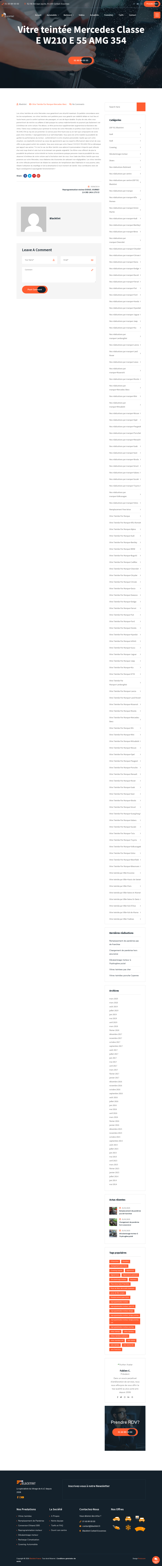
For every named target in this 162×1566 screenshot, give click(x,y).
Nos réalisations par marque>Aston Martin (123, 210)
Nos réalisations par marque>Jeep (123, 321)
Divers (111, 160)
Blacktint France (35, 1559)
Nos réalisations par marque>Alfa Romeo (123, 199)
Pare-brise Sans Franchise (120, 1284)
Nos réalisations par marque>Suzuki (124, 479)
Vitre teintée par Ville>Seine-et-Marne (124, 892)
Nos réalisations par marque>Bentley (124, 225)
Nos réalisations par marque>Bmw (123, 231)
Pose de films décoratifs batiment (122, 1288)
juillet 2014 (113, 1176)
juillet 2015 (113, 1148)
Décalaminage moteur (118, 154)
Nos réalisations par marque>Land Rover (123, 353)
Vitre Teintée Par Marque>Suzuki (122, 827)
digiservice (130, 1270)
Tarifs (121, 15)
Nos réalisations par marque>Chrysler (124, 248)
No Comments (78, 104)
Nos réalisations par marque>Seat (123, 453)
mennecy (133, 1279)
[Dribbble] (132, 1397)
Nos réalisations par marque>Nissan (124, 413)
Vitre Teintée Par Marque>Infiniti (122, 641)
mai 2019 (113, 1018)
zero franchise (116, 1349)
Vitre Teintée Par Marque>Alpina (122, 529)
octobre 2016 (114, 1089)
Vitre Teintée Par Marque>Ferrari (122, 608)
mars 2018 (113, 1026)
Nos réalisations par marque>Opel (123, 420)
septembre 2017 (116, 1046)
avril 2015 (113, 1160)
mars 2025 (113, 998)
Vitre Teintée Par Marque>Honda (122, 628)
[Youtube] (138, 3)
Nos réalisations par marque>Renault (124, 439)
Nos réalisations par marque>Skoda (124, 459)
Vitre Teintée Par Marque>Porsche (123, 767)
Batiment (68, 15)
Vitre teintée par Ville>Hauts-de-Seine (124, 879)
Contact (132, 15)
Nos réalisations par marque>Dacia (123, 262)
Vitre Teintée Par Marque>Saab (122, 787)
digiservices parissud (130, 1275)
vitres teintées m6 (117, 1340)
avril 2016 (113, 1113)
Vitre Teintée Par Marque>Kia (121, 667)
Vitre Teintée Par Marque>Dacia (122, 588)
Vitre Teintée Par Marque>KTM (122, 674)
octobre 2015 (114, 1137)
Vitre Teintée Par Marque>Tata (122, 833)
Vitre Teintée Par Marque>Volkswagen (125, 846)
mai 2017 (113, 1062)
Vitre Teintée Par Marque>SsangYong (124, 813)
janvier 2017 (114, 1077)
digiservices (115, 1275)
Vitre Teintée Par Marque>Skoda (122, 800)
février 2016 (114, 1121)
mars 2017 (113, 1069)
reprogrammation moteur (119, 1302)
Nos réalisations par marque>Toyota (124, 485)
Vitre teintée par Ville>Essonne (121, 873)
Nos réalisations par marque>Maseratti (117, 370)
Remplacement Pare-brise (120, 509)
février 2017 (114, 1073)
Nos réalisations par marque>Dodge (124, 268)
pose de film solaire (118, 1293)
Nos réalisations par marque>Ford (123, 295)
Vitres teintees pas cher (120, 969)
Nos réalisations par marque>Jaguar (124, 314)
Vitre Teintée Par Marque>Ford (122, 621)
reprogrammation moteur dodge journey (125, 1315)
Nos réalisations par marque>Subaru (124, 472)
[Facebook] (134, 3)
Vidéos (82, 15)
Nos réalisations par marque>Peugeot (125, 426)
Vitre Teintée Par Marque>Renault (123, 774)
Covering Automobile (28, 1544)
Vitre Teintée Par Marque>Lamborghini (118, 682)
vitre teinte (131, 1340)
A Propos (55, 1516)
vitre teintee (115, 1345)
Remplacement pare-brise (120, 1297)
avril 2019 (113, 1022)
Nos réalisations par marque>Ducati (124, 275)
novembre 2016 (115, 1085)
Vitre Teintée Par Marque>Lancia (122, 691)
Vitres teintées (25, 1516)
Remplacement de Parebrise (31, 1520)
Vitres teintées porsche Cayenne (124, 975)
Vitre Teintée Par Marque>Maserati (123, 704)
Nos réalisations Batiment (120, 167)
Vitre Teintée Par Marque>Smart (122, 807)
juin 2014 (113, 1180)
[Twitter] (30, 176)
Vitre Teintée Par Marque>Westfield (124, 859)
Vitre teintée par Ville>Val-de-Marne (123, 912)
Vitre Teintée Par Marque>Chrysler (123, 575)
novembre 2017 (115, 1038)
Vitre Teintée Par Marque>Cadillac (123, 562)
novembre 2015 (115, 1133)
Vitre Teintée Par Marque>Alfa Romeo (125, 522)
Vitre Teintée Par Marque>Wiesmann (124, 866)
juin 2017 (113, 1058)
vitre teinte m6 (128, 1345)
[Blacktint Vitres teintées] (8, 15)
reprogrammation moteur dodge (122, 1311)
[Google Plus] (38, 176)
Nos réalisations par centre (120, 173)
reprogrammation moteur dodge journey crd (125, 1321)
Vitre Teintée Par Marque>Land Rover (124, 697)
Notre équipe (57, 1520)
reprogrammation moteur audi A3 (122, 1306)
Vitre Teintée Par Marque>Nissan (122, 748)
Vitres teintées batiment (119, 1336)
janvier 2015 (114, 1172)
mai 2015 (113, 1156)
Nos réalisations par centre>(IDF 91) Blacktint (124, 182)
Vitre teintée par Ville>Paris (120, 886)
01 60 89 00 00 (12, 4)
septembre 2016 (116, 1093)
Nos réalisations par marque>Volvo (123, 503)
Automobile (52, 15)
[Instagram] (141, 3)
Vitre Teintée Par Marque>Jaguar (123, 654)
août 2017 (113, 1050)
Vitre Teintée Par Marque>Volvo (122, 853)
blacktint (23, 104)
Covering (113, 147)
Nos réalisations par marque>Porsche (124, 433)
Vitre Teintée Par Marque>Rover (122, 780)
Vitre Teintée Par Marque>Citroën (123, 582)
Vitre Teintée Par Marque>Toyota (123, 840)
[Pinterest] (34, 176)
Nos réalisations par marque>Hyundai (124, 308)
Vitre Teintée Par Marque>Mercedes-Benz (49, 104)
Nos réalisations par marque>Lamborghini (118, 336)
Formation (108, 15)
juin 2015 (113, 1152)
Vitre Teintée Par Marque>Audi (121, 536)
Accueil (38, 15)
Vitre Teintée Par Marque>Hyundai (123, 634)
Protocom (141, 1559)
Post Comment (35, 289)
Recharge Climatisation (28, 1539)
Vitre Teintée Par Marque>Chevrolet (124, 568)
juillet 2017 (113, 1054)
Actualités (94, 15)
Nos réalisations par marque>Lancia (124, 345)
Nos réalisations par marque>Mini (123, 396)
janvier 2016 (114, 1125)
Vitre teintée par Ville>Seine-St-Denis (124, 899)
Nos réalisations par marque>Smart (124, 466)
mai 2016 (113, 1109)
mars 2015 (113, 1164)
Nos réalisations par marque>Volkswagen (118, 494)
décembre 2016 (115, 1081)
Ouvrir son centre (59, 1530)
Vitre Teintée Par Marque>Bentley (123, 542)
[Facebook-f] (18, 1497)
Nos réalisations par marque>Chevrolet (117, 240)
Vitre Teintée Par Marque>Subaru (122, 820)
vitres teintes (115, 1332)
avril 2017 (113, 1066)
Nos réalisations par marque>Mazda (124, 379)
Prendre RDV (152, 4)
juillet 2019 (113, 1010)
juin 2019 (113, 1014)
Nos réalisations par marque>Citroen (124, 255)
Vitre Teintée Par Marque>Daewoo (123, 595)
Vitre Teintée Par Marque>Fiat (121, 615)
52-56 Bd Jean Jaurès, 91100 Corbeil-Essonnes (48, 4)
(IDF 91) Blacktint (116, 127)
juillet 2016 (113, 1101)
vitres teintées (129, 1332)
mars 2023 (113, 1002)
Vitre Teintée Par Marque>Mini (121, 734)
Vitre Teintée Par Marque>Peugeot (123, 761)
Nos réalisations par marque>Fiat (123, 288)
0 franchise (115, 1261)
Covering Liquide (116, 1270)
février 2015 (114, 1168)
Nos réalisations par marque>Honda (124, 301)
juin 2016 (113, 1105)
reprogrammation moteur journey (122, 1327)
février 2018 (114, 1030)
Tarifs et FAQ (57, 1525)
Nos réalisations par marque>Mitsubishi (117, 405)
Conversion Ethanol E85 (29, 1525)
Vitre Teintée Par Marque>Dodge (122, 601)
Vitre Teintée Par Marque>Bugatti (123, 555)
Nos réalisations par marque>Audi (123, 218)
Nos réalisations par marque (121, 191)
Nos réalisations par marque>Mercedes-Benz (119, 387)
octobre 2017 (114, 1042)
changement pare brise (119, 1266)
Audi (111, 134)
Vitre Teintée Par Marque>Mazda (122, 711)
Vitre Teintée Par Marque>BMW (122, 549)
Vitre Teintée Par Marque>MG (121, 728)
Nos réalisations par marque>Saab (123, 446)
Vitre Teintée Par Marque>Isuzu (122, 647)
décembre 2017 (115, 1034)
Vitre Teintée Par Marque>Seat (122, 794)
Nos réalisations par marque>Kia (122, 327)
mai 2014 (113, 1184)
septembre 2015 (116, 1141)
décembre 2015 (115, 1129)
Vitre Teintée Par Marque (119, 516)
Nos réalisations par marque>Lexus (123, 362)
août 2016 (113, 1097)
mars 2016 (113, 1117)
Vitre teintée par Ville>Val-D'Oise (122, 906)
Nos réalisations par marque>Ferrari (124, 281)
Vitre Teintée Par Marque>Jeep (122, 661)
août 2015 (113, 1145)
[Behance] (128, 1397)
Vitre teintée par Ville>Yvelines (121, 919)
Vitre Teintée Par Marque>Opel (122, 754)
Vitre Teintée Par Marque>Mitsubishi (124, 741)
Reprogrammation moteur (30, 1530)
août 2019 (113, 1006)
